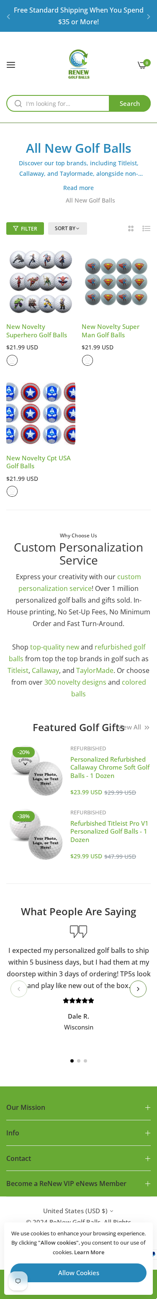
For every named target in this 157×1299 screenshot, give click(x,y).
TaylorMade (94, 670)
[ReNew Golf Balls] (78, 64)
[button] (8, 16)
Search (130, 103)
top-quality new (54, 647)
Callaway (45, 670)
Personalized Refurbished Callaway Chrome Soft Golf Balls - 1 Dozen (109, 767)
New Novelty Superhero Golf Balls (36, 331)
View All (129, 727)
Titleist (18, 670)
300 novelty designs (75, 682)
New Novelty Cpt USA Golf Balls (38, 462)
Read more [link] (78, 188)
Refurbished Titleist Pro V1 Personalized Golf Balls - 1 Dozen (109, 831)
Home (50, 200)
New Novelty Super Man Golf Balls (110, 331)
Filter (29, 228)
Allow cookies (78, 1272)
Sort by (65, 228)
